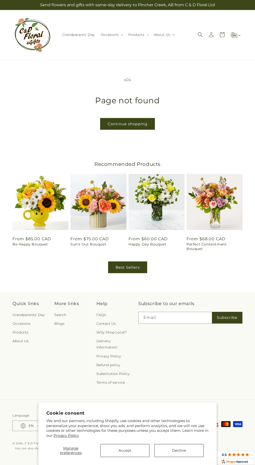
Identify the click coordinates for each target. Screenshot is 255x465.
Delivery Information (106, 344)
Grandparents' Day (28, 315)
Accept (125, 450)
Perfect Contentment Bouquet (207, 246)
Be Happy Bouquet (30, 244)
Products (20, 332)
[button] (111, 34)
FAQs (101, 315)
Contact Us (106, 323)
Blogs (59, 323)
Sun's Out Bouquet (88, 244)
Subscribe (227, 317)
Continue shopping (127, 123)
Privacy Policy (66, 435)
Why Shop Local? (111, 332)
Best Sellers (128, 267)
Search (60, 315)
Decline (179, 450)
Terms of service (110, 382)
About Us (20, 341)
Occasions (21, 323)
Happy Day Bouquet (147, 244)
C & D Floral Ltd (36, 443)
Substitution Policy (113, 373)
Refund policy (108, 365)
